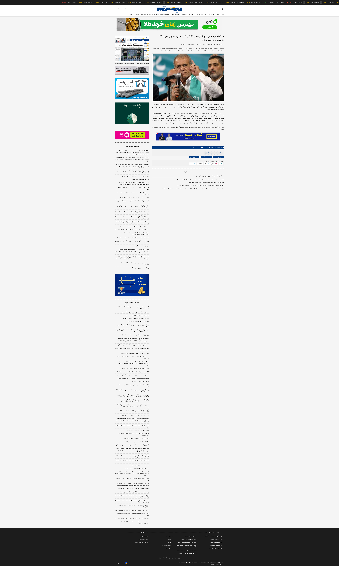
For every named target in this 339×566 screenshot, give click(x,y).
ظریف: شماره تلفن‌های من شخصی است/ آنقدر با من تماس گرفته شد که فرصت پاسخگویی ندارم (200, 185)
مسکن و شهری (204, 14)
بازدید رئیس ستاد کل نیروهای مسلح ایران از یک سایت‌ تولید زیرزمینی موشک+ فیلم (132, 242)
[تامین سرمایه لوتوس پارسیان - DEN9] (132, 113)
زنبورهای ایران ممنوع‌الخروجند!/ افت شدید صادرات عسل (135, 335)
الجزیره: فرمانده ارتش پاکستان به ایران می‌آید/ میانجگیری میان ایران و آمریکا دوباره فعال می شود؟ (132, 331)
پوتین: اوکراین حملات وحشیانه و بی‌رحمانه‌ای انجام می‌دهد (134, 176)
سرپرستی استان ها (166, 545)
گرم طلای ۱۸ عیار (217, 2)
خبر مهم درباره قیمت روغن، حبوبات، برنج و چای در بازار (135, 312)
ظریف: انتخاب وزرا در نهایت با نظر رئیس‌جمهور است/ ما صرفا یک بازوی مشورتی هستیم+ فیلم (200, 179)
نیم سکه (118, 2)
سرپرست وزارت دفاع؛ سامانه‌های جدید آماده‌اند (138, 430)
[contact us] (163, 558)
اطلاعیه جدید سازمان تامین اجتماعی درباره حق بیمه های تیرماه (133, 378)
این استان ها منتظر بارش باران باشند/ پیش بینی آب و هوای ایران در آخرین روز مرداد (132, 193)
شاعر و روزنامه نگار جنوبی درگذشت (140, 381)
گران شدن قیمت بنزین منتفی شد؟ (140, 268)
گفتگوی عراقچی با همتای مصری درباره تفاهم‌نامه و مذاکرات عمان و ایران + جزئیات (132, 426)
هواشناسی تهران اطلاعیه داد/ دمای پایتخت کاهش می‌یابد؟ (134, 415)
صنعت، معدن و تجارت (189, 14)
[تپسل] (157, 133)
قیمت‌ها (157, 14)
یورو (310, 2)
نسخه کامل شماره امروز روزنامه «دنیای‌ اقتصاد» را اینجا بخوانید (132, 63)
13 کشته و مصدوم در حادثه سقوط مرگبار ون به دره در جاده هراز (133, 372)
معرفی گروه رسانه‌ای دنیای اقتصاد (212, 536)
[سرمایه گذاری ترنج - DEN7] (169, 24)
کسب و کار (137, 14)
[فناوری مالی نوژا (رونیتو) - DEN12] (132, 285)
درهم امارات (294, 2)
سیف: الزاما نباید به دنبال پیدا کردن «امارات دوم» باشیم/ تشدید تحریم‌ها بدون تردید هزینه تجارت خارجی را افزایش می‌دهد (134, 183)
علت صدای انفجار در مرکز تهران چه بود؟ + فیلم (137, 315)
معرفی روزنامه (143, 536)
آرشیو (151, 14)
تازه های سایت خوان (132, 302)
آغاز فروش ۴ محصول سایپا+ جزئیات (140, 179)
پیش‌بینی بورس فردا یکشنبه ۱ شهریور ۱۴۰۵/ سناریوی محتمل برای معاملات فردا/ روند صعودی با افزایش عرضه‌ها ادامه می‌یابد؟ (133, 396)
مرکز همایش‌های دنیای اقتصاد (188, 539)
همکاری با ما (168, 548)
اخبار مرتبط (188, 172)
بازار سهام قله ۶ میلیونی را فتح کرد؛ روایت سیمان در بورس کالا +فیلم (132, 510)
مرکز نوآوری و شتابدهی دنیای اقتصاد (187, 542)
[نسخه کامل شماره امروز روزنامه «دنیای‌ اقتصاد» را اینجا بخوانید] (132, 49)
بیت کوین (278, 2)
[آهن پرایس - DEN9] (132, 88)
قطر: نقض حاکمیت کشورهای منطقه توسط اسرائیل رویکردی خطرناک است (132, 461)
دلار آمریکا (236, 2)
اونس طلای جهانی (176, 2)
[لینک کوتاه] (221, 153)
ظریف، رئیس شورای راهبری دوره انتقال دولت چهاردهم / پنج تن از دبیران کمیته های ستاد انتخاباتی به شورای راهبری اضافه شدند (192, 189)
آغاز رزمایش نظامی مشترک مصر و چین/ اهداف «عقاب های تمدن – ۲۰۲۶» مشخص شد (132, 308)
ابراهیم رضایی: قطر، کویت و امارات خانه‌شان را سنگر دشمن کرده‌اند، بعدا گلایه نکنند (132, 506)
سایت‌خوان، (217, 147)
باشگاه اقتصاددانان (164, 14)
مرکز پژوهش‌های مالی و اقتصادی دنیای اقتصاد (186, 546)
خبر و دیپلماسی (219, 14)
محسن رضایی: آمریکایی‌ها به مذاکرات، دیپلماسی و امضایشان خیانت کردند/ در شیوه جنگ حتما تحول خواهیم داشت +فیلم (132, 222)
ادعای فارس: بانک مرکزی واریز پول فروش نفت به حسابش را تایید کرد (132, 229)
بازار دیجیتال (178, 14)
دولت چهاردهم (194, 157)
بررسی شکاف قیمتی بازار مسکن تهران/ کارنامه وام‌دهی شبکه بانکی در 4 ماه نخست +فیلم (132, 349)
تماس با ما (168, 536)
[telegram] (208, 153)
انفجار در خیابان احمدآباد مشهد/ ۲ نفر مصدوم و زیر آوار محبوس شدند (133, 202)
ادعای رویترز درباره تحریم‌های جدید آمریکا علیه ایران (136, 468)
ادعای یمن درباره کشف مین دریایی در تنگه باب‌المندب (136, 318)
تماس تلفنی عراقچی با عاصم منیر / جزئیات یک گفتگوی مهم (134, 353)
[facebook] (217, 153)
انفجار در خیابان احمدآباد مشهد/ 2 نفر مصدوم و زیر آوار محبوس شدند (133, 514)
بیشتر (131, 14)
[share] (166, 558)
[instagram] (179, 558)
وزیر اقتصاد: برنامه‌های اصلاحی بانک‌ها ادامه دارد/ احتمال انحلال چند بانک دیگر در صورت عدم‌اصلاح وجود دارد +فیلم (132, 456)
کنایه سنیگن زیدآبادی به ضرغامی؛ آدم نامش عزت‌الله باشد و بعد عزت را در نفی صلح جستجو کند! (132, 217)
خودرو (172, 14)
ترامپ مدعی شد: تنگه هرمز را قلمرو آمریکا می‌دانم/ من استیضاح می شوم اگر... (132, 188)
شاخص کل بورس (257, 2)
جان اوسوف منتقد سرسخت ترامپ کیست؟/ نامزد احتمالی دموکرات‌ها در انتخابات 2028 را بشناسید (132, 496)
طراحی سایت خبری (121, 563)
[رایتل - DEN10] (132, 135)
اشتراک (169, 542)
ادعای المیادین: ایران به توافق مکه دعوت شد (138, 322)
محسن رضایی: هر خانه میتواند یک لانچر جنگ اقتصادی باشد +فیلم (132, 375)
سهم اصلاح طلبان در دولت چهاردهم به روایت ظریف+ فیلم (209, 176)
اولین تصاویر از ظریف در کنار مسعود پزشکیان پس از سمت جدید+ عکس (206, 182)
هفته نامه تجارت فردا (215, 545)
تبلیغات (169, 539)
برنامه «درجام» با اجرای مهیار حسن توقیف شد (138, 465)
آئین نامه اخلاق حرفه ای (141, 542)
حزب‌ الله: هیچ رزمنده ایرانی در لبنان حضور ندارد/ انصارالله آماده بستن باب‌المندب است (133, 522)
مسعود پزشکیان (219, 157)
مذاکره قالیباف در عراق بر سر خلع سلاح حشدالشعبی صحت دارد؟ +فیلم (133, 386)
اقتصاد (212, 14)
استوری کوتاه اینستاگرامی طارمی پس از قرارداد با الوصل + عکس (133, 488)
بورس (198, 14)
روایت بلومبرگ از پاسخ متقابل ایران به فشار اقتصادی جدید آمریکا (133, 345)
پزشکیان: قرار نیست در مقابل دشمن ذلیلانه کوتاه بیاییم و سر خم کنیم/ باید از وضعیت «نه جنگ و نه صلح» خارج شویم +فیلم (133, 401)
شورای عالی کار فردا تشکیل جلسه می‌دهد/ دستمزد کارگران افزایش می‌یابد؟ (133, 207)
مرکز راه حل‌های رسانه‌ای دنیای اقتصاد (186, 550)
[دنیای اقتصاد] (169, 9)
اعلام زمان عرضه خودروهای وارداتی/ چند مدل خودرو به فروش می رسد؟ (132, 479)
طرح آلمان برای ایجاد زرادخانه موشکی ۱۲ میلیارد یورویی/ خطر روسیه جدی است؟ (132, 326)
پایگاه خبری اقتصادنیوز (215, 548)
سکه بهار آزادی (137, 2)
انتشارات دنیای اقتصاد (190, 536)
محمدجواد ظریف (206, 157)
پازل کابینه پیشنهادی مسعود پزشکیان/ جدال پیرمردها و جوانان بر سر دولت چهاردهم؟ (176, 127)
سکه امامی (156, 2)
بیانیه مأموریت (143, 539)
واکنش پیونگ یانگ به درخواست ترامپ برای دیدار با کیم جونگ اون (132, 238)
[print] (205, 153)
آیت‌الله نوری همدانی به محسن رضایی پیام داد (137, 442)
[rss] (169, 558)
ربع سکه (327, 2)
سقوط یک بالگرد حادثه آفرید (142, 246)
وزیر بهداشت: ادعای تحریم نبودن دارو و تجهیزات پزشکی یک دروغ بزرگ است (132, 357)
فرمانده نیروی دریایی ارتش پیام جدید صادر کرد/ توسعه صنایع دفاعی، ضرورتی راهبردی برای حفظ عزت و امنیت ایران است (132, 212)
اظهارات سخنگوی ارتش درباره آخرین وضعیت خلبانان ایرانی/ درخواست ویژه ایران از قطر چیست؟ (134, 233)
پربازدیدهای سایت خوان (132, 146)
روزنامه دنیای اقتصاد (215, 539)
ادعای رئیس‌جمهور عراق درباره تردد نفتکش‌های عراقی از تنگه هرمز (133, 198)
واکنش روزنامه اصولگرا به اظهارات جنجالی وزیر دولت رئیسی (134, 226)
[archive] (160, 558)
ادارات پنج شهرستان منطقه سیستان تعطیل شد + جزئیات (135, 368)
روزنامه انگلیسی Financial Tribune (187, 553)
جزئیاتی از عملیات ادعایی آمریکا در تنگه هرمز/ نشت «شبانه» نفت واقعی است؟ (133, 264)
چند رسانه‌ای (145, 14)
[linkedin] (211, 153)
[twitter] (214, 153)
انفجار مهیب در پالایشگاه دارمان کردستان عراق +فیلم (136, 438)
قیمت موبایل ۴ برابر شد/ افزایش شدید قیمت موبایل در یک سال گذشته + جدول (133, 172)
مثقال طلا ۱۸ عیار (196, 2)
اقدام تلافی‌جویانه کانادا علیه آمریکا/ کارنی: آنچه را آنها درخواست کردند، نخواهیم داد (133, 434)
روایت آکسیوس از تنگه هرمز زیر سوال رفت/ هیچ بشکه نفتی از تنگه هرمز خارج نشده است (132, 391)
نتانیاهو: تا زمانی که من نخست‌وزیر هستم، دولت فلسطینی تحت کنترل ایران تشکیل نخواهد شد (133, 411)
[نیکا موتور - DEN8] (132, 70)
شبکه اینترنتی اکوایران (215, 542)
